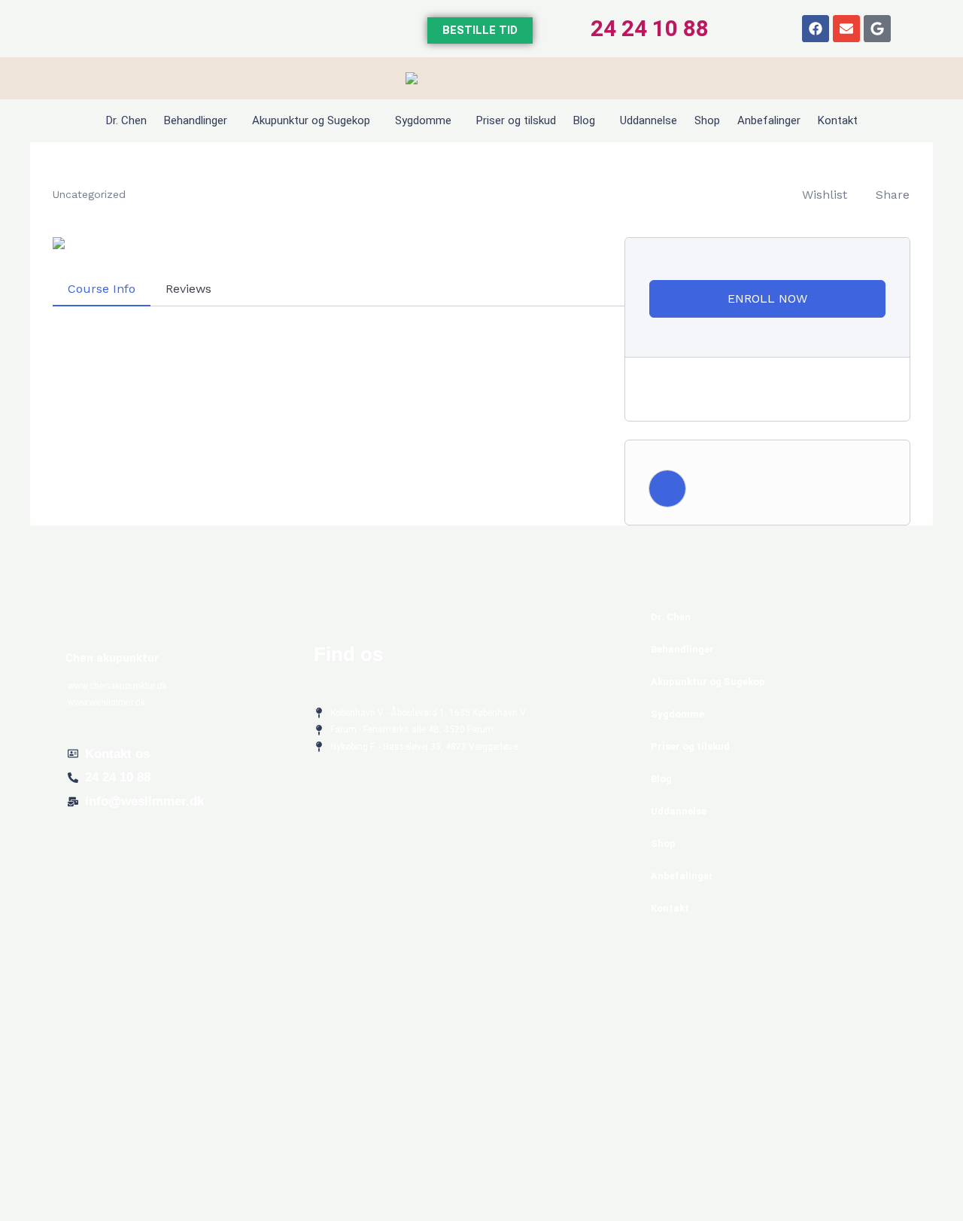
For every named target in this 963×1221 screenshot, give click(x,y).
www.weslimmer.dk (106, 702)
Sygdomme (423, 120)
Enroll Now (767, 298)
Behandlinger (195, 120)
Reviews (188, 289)
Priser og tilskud (516, 120)
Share (893, 194)
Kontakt (838, 120)
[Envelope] (846, 28)
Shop (707, 120)
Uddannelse (648, 120)
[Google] (877, 28)
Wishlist (824, 194)
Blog (584, 120)
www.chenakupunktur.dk (117, 686)
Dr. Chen (126, 120)
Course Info (101, 289)
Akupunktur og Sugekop (311, 120)
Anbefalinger (768, 120)
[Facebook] (815, 28)
